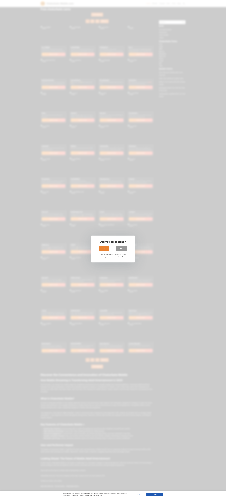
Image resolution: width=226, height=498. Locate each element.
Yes (103, 248)
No (121, 248)
